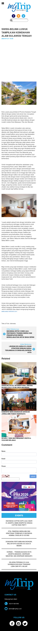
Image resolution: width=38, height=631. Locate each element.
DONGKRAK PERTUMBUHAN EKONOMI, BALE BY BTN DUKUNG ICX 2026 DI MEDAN (19, 544)
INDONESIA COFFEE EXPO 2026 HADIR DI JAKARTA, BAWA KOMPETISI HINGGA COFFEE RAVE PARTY (19, 523)
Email (3, 459)
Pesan (4, 466)
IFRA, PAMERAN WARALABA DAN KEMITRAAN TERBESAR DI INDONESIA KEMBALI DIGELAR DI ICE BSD (19, 533)
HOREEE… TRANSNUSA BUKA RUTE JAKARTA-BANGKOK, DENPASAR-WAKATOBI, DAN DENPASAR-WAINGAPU (19, 554)
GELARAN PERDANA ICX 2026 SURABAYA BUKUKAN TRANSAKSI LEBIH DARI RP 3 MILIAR (19, 564)
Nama (3, 451)
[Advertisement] (19, 60)
